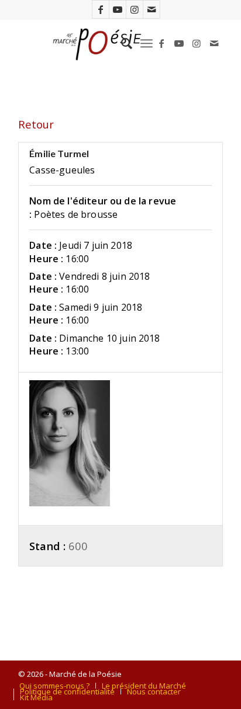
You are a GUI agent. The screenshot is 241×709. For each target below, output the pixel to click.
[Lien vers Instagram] (134, 9)
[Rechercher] (120, 43)
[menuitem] (120, 43)
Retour (36, 124)
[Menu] (146, 43)
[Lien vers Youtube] (117, 9)
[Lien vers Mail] (151, 9)
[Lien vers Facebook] (100, 9)
